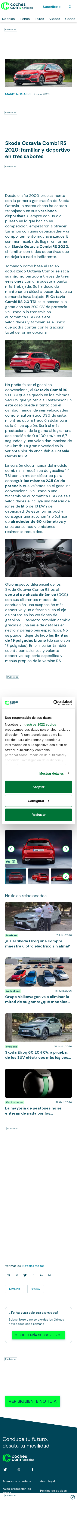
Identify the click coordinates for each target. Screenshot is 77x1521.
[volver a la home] (18, 1457)
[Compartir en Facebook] (32, 1275)
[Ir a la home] (17, 5)
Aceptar (38, 787)
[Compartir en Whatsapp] (48, 1275)
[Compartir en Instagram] (16, 1275)
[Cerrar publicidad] (72, 1497)
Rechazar (38, 814)
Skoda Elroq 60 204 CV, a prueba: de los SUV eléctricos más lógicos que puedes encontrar (36, 1019)
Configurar (36, 800)
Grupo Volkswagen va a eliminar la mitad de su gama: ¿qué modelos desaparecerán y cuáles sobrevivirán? (38, 963)
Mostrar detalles (51, 773)
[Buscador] (70, 7)
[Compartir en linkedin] (40, 1275)
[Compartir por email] (8, 1275)
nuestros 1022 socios (39, 724)
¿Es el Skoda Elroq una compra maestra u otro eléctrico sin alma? (37, 906)
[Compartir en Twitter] (24, 1275)
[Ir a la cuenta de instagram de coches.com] (19, 1469)
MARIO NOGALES (18, 94)
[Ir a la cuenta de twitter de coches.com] (5, 1469)
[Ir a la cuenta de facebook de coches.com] (32, 1469)
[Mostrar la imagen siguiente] (65, 849)
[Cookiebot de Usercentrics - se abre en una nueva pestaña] (54, 702)
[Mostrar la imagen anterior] (11, 849)
